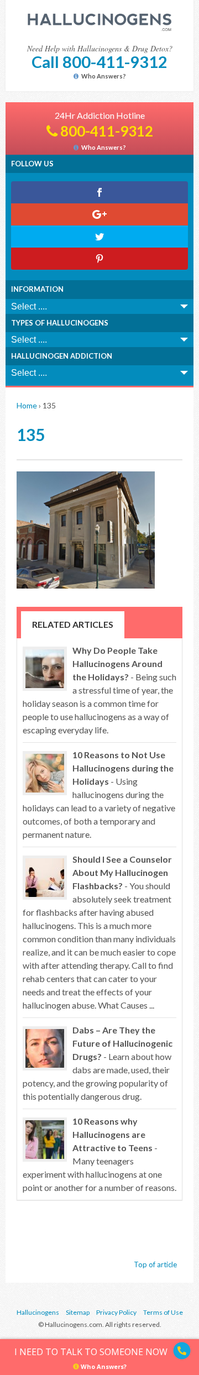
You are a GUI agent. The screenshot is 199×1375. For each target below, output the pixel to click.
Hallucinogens (38, 1312)
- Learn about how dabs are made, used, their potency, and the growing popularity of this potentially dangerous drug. (97, 1063)
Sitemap (78, 1312)
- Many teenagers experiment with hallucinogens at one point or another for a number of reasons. (99, 1154)
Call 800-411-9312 (99, 61)
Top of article (155, 1264)
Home (27, 405)
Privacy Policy (116, 1312)
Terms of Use (163, 1312)
